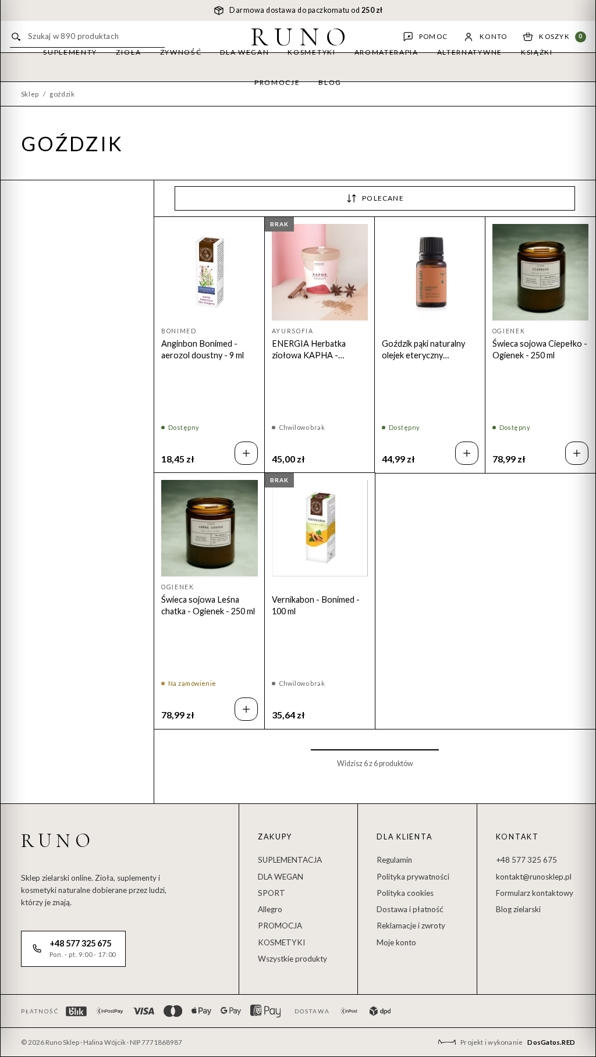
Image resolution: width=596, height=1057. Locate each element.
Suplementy (70, 52)
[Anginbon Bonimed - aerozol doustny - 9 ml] (209, 272)
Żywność (181, 52)
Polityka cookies (405, 893)
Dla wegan (244, 52)
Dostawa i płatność (410, 909)
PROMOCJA (280, 925)
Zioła (128, 52)
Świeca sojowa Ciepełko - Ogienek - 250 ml (539, 349)
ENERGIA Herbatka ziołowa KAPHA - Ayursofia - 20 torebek (314, 350)
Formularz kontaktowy (534, 893)
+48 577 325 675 (526, 859)
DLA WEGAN (280, 876)
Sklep (30, 94)
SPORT (271, 893)
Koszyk (561, 36)
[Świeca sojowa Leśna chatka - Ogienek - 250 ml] (209, 528)
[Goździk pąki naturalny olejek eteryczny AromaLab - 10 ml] (430, 272)
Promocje (277, 82)
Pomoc (433, 36)
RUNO (301, 36)
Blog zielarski (518, 909)
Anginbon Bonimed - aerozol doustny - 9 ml (202, 349)
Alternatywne (469, 52)
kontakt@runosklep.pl (534, 876)
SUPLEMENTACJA (290, 859)
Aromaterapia (386, 52)
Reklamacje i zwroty (411, 925)
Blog (330, 82)
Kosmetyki (311, 52)
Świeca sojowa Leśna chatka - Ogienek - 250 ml (208, 605)
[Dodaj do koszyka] (246, 453)
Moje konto (396, 942)
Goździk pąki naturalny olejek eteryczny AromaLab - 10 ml (423, 350)
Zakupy (275, 836)
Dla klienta (404, 836)
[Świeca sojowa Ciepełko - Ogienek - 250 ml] (540, 272)
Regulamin (394, 859)
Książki (537, 52)
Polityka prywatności (413, 876)
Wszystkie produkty (292, 958)
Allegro (270, 909)
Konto (493, 36)
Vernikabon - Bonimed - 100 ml (316, 605)
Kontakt (517, 836)
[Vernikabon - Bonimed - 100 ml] (320, 528)
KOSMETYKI (281, 942)
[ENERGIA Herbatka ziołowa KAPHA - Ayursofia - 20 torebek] (320, 272)
